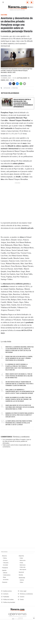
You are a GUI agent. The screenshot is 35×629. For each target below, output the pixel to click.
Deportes (21, 556)
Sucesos (5, 560)
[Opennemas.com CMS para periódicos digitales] (17, 616)
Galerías (22, 580)
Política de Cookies (8, 599)
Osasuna (4, 582)
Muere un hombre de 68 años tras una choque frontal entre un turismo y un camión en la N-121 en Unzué (18, 399)
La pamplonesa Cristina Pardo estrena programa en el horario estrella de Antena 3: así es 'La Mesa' (18, 422)
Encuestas (5, 579)
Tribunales (5, 562)
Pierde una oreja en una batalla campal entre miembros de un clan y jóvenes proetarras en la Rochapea (19, 358)
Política (5, 558)
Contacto (5, 594)
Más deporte (23, 569)
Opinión (4, 570)
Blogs (4, 577)
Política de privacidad (9, 602)
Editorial (5, 572)
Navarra (4, 556)
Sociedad (5, 565)
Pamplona (5, 567)
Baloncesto (22, 560)
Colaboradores (6, 575)
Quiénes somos (7, 591)
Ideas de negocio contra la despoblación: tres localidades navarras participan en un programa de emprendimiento (23, 103)
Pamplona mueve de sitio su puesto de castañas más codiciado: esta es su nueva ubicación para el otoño (19, 407)
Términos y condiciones (21, 437)
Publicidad (6, 597)
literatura (14, 88)
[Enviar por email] (24, 83)
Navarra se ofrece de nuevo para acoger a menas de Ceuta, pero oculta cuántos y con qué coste (19, 415)
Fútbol (21, 558)
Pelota (21, 562)
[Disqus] (17, 474)
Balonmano (22, 565)
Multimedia (22, 577)
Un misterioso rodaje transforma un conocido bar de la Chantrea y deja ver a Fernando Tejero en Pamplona (19, 383)
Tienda (22, 599)
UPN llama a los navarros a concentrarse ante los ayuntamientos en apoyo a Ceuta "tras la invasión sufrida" (19, 391)
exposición (7, 88)
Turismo (22, 597)
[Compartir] (10, 83)
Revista (21, 575)
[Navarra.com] (17, 7)
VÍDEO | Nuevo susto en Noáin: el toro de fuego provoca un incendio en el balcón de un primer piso (18, 375)
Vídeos (21, 582)
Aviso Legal (23, 591)
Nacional (21, 572)
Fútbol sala (22, 567)
